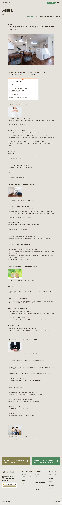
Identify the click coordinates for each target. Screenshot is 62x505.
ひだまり (37, 478)
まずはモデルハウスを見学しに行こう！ (15, 81)
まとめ (10, 99)
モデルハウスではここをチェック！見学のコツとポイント (18, 90)
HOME (29, 16)
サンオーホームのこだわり (40, 485)
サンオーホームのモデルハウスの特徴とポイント (17, 86)
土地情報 (24, 474)
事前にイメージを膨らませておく (17, 91)
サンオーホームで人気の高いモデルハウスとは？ (19, 87)
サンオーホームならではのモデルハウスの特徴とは (20, 88)
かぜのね (37, 476)
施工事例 (24, 483)
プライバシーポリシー (6, 501)
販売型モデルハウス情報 (27, 476)
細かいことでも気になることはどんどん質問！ (19, 92)
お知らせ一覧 (33, 16)
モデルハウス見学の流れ (15, 84)
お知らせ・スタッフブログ (53, 474)
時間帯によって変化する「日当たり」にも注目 (19, 94)
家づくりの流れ (38, 492)
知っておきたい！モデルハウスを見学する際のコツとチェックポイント (48, 16)
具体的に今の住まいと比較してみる (17, 96)
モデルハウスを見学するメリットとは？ (18, 82)
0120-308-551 (9, 478)
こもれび (37, 474)
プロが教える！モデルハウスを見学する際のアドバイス (18, 97)
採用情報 (50, 488)
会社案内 (50, 481)
